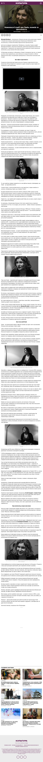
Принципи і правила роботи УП (21, 746)
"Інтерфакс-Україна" (26, 751)
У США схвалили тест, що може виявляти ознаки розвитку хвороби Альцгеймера (9, 723)
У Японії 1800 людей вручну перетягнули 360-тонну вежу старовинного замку (30, 703)
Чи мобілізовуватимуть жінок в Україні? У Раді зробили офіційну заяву (10, 683)
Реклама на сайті (7, 745)
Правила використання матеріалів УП (31, 745)
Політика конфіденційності (17, 745)
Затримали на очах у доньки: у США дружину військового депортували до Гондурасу (32, 683)
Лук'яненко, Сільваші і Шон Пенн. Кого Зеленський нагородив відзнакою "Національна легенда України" (32, 723)
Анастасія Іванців (17, 31)
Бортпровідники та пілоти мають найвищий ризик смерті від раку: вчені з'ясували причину (10, 703)
